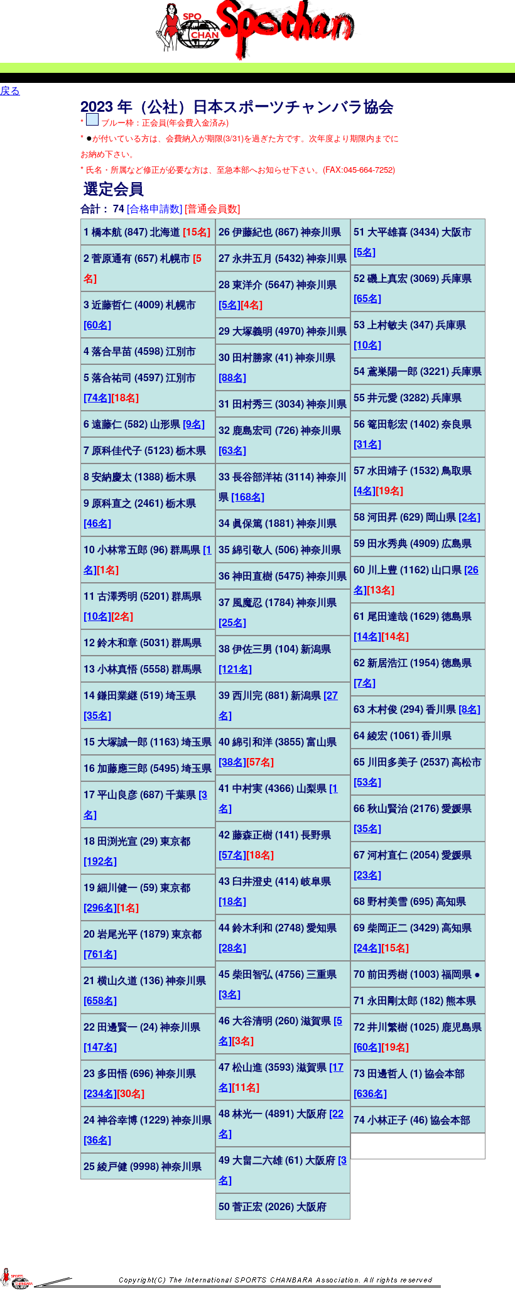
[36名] (97, 1139)
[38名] (232, 761)
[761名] (100, 953)
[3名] (230, 994)
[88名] (232, 377)
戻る (10, 90)
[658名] (100, 1000)
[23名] (367, 874)
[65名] (367, 298)
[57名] (232, 854)
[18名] (232, 901)
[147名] (100, 1046)
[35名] (97, 715)
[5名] (230, 304)
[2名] (469, 516)
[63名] (232, 450)
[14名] (367, 636)
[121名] (235, 668)
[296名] (100, 907)
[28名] (232, 947)
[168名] (247, 496)
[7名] (365, 682)
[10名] (97, 616)
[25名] (232, 622)
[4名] (365, 490)
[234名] (100, 1093)
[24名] (367, 947)
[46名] (97, 523)
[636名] (370, 1093)
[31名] (367, 443)
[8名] (469, 709)
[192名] (100, 860)
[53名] (367, 781)
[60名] (97, 324)
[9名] (194, 423)
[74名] (97, 397)
